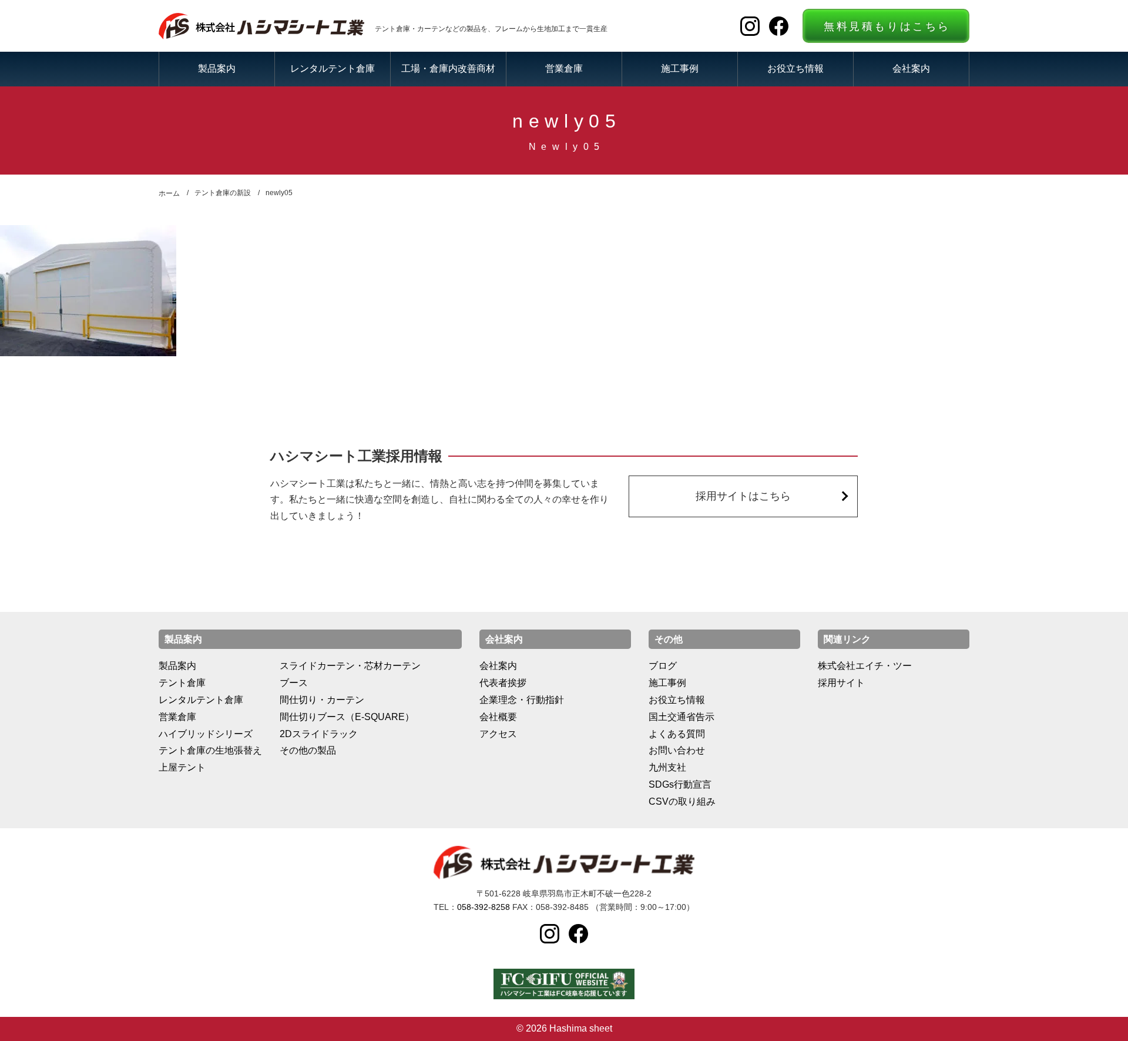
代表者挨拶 (502, 683)
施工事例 (680, 68)
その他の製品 (308, 750)
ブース (294, 683)
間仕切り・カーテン (322, 700)
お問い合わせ (677, 750)
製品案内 (217, 68)
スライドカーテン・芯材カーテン (350, 666)
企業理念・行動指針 (521, 700)
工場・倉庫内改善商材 (448, 68)
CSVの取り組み (682, 801)
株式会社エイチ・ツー (865, 666)
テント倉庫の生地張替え (210, 750)
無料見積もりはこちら (887, 26)
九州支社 (667, 767)
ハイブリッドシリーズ (206, 734)
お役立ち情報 (795, 68)
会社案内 (911, 68)
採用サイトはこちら (743, 496)
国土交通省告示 (681, 717)
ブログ (663, 666)
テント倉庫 (182, 683)
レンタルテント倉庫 (332, 68)
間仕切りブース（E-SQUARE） (347, 717)
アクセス (498, 734)
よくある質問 (677, 734)
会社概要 (498, 717)
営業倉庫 (564, 68)
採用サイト (841, 683)
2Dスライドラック (319, 734)
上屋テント (182, 767)
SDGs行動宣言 (680, 784)
